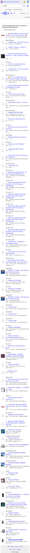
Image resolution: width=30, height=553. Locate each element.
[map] (14, 13)
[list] (2, 13)
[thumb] (5, 13)
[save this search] (27, 5)
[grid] (8, 13)
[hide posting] (27, 37)
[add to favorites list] (7, 34)
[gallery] (11, 13)
